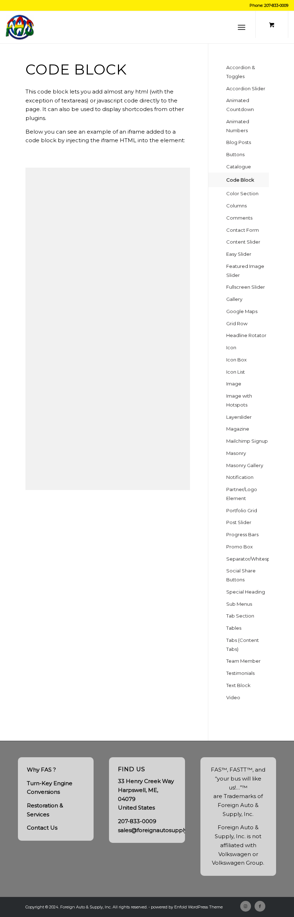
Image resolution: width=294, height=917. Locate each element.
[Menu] (241, 27)
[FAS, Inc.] (20, 27)
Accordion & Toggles (240, 71)
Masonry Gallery (244, 465)
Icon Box (236, 360)
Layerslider (239, 417)
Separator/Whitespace (247, 559)
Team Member (243, 661)
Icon (231, 347)
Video (233, 697)
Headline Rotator (246, 335)
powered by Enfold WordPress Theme (187, 906)
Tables (233, 628)
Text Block (238, 685)
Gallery (234, 299)
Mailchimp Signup (247, 441)
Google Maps (241, 311)
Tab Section (240, 616)
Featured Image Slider (245, 270)
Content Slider (243, 242)
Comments (239, 218)
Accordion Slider (245, 88)
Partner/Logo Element (241, 493)
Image (233, 384)
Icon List (235, 372)
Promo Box (239, 546)
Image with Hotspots (239, 400)
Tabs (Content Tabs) (242, 644)
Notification (239, 477)
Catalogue (238, 166)
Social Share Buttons (241, 575)
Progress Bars (242, 534)
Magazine (237, 429)
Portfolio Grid (241, 510)
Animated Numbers (237, 126)
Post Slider (238, 522)
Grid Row (236, 323)
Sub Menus (239, 604)
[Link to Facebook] (260, 906)
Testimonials (240, 673)
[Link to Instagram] (245, 906)
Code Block (240, 180)
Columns (236, 205)
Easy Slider (238, 254)
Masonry (236, 453)
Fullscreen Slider (245, 287)
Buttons (235, 154)
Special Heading (245, 592)
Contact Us (42, 827)
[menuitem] (243, 27)
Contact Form (242, 230)
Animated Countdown (240, 104)
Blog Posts (238, 142)
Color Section (242, 193)
